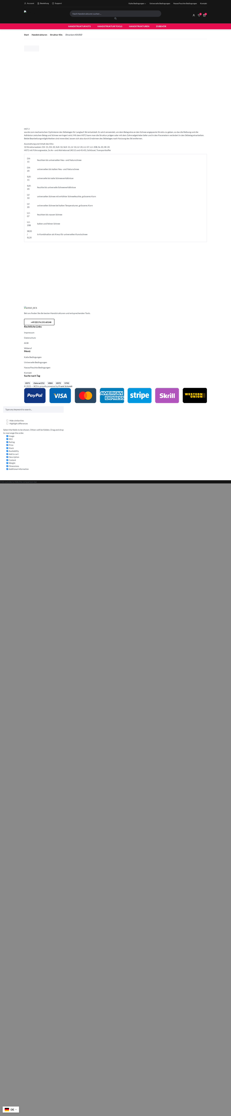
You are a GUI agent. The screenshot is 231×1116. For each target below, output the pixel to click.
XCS (35, 386)
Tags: (127, 110)
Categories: (130, 105)
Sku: (127, 101)
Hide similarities (16, 420)
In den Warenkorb (179, 72)
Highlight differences (18, 423)
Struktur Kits (56, 35)
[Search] (115, 18)
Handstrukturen (39, 35)
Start (26, 35)
